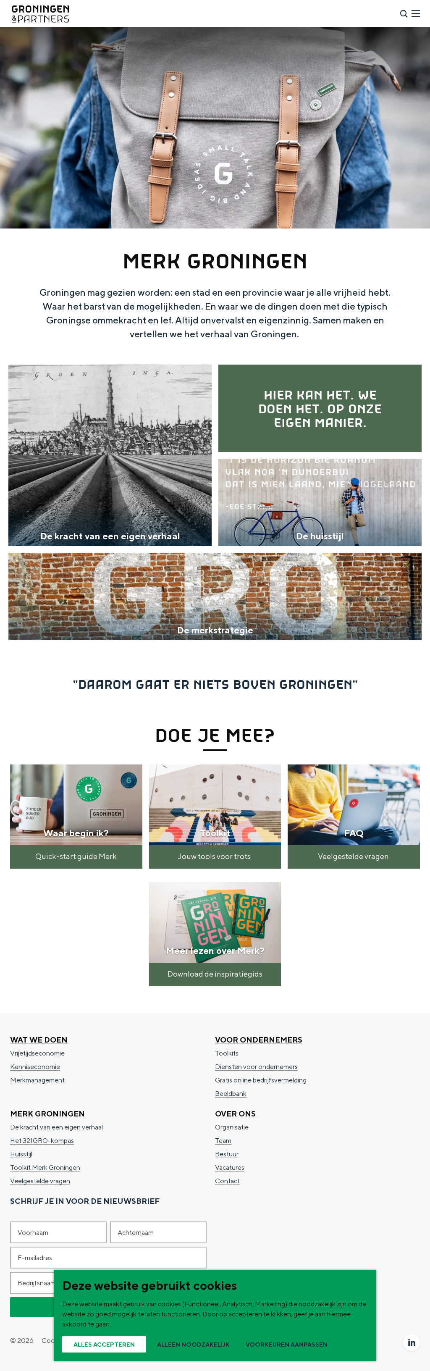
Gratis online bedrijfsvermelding (261, 1080)
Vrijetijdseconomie (37, 1053)
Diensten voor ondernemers (256, 1067)
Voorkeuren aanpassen (287, 1344)
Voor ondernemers (258, 1039)
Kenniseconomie (35, 1067)
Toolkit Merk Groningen (45, 1167)
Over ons (235, 1113)
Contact (227, 1181)
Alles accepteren (104, 1344)
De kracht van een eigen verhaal (56, 1127)
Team (223, 1141)
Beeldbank (230, 1094)
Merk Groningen (47, 1113)
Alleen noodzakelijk (193, 1344)
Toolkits (227, 1053)
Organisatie (232, 1127)
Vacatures (229, 1167)
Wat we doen (39, 1039)
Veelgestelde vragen (40, 1181)
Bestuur (227, 1154)
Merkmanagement (37, 1080)
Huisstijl (21, 1154)
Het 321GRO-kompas (42, 1141)
